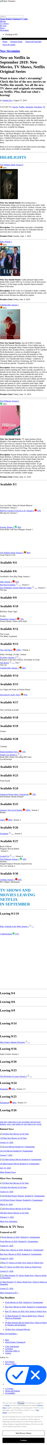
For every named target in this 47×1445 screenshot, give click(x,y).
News (2, 28)
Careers (8, 1353)
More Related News (8, 1172)
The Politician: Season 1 (9, 401)
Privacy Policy (11, 1364)
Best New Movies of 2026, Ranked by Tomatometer (25, 1307)
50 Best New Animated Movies (17, 1329)
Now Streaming (10, 51)
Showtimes (4, 30)
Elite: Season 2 (6, 242)
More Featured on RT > (9, 1293)
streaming (29, 107)
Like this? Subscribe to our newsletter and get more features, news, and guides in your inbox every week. (21, 1123)
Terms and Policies (12, 1391)
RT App (3, 26)
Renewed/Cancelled (33, 42)
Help (7, 1340)
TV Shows (4, 23)
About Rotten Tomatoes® (15, 1342)
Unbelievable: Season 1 (9, 305)
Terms (7, 1405)
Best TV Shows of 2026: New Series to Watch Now (25, 1311)
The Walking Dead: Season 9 (11, 165)
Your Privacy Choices (15, 1386)
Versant (21, 1403)
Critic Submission (12, 1346)
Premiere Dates (16, 42)
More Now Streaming (8, 1221)
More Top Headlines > (9, 1334)
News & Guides (9, 45)
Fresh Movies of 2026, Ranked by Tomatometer (24, 1302)
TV (44, 107)
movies (15, 107)
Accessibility (10, 1393)
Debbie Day (8, 100)
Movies (3, 21)
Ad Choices (9, 1362)
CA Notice (9, 1389)
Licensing (9, 1349)
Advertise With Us (12, 1351)
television (38, 107)
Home (5, 42)
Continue (23, 1440)
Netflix (22, 107)
